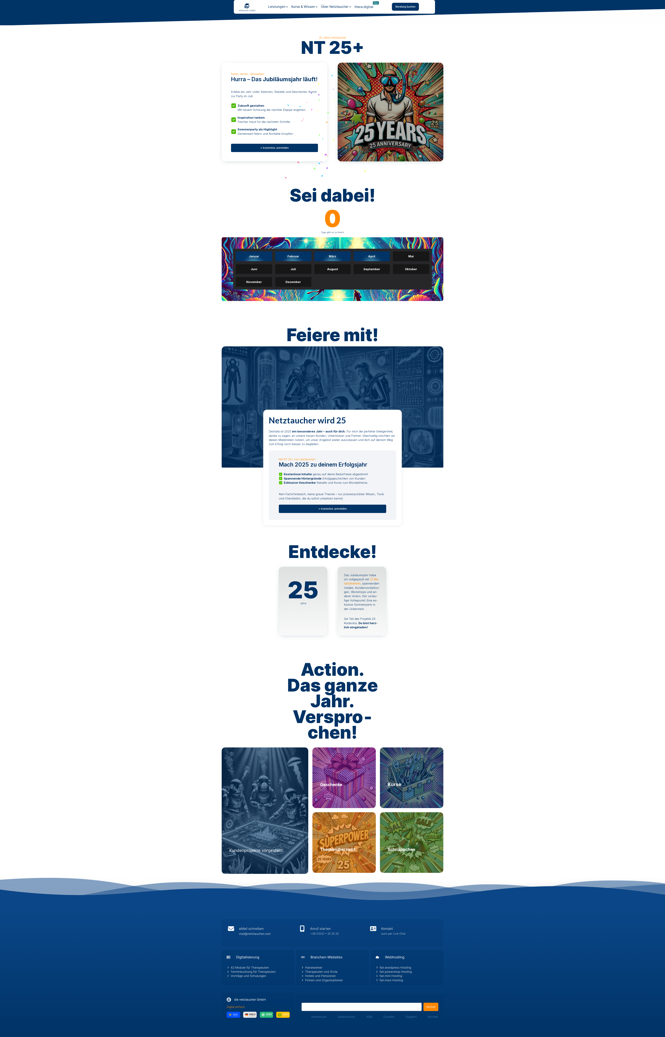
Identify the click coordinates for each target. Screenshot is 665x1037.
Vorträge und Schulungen (248, 976)
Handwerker (313, 967)
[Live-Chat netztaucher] (403, 932)
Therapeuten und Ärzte (321, 971)
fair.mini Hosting (391, 976)
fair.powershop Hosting (396, 971)
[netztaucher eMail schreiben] (261, 932)
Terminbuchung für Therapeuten (253, 971)
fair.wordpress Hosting (395, 967)
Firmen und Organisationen (324, 980)
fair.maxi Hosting (391, 980)
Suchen (306, 1000)
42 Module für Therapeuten (250, 967)
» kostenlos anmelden (274, 147)
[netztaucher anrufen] (332, 932)
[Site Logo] (247, 5)
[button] (405, 7)
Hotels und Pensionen (320, 976)
